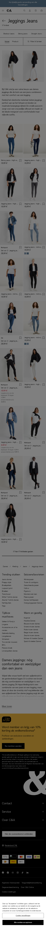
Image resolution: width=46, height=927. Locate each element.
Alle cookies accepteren (23, 922)
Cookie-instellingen (23, 915)
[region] (23, 912)
